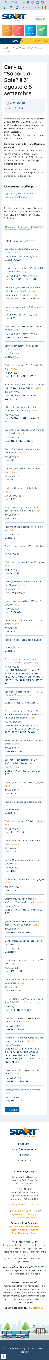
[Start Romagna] (24, 1134)
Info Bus (6, 48)
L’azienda (23, 1144)
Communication (32, 1204)
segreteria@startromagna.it (24, 1214)
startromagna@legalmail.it (24, 1217)
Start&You (24, 1160)
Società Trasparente (23, 1149)
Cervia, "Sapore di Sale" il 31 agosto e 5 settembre (21, 195)
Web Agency (15, 1204)
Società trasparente (30, 7)
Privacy (24, 1155)
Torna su (24, 1356)
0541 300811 (17, 1211)
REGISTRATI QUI (36, 1307)
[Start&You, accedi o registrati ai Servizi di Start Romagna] (17, 7)
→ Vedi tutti (12, 1109)
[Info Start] (7, 2)
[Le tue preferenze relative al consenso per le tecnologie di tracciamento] (3, 1356)
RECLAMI (15, 2)
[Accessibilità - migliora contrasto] (5, 7)
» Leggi (16, 252)
